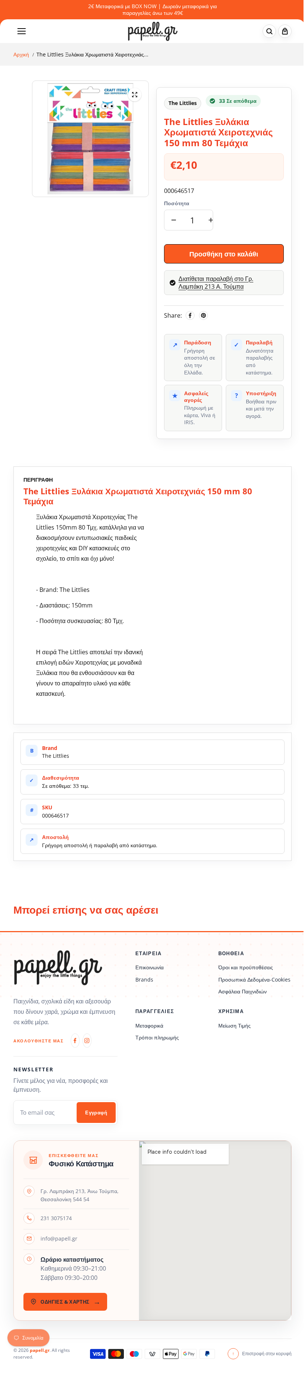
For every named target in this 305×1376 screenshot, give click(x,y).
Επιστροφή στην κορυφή (262, 1353)
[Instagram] (87, 1040)
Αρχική (21, 54)
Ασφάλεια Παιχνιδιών (242, 991)
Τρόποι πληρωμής (157, 1037)
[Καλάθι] (285, 31)
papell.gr (39, 1350)
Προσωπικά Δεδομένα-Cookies (254, 979)
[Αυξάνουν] (211, 220)
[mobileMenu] (21, 31)
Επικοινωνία (149, 967)
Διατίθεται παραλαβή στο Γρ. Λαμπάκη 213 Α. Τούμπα (216, 283)
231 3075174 (56, 1218)
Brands (144, 979)
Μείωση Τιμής (234, 1025)
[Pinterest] (203, 315)
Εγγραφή (96, 1112)
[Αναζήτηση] (269, 31)
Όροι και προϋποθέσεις (245, 967)
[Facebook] (190, 315)
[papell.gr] (153, 31)
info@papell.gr (59, 1238)
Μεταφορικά (149, 1025)
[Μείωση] (173, 220)
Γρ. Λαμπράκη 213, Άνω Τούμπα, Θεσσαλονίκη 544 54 (80, 1195)
